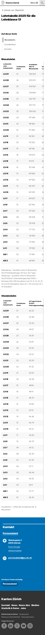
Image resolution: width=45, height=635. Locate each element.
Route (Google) (14, 547)
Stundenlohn (10, 44)
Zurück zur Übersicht (14, 10)
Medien (35, 605)
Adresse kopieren (15, 551)
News (14, 605)
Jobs (23, 608)
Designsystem (24, 614)
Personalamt (10, 533)
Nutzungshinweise (27, 617)
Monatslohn (9, 40)
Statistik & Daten (10, 608)
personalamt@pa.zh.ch (20, 558)
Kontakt (7, 49)
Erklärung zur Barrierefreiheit (10, 617)
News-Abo (24, 605)
